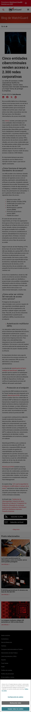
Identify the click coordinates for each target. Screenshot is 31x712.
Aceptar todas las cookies (15, 709)
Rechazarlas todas (15, 703)
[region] (15, 695)
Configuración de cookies (15, 697)
